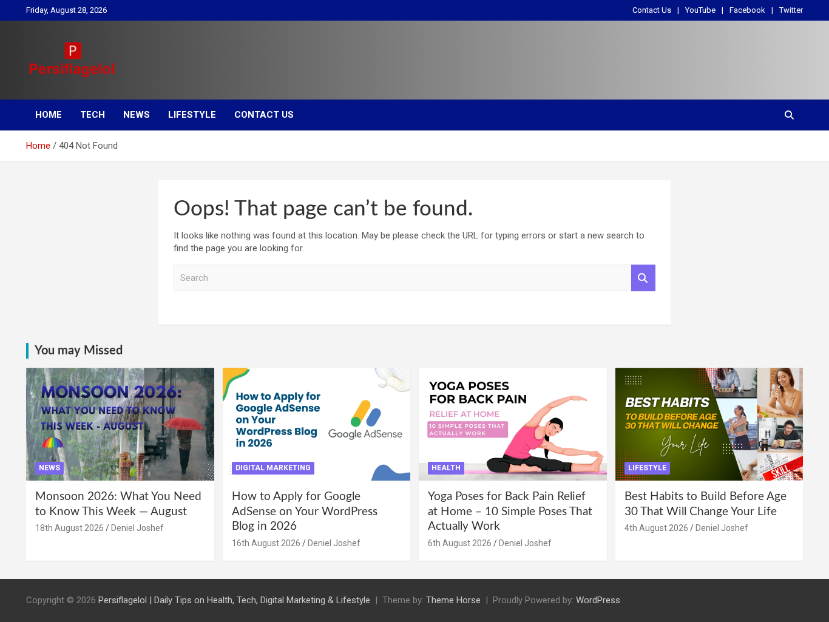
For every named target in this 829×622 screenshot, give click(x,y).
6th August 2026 (460, 543)
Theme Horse (453, 600)
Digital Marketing (273, 468)
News (136, 114)
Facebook (747, 10)
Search (643, 278)
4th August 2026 (656, 528)
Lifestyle (192, 114)
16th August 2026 (266, 543)
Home (48, 114)
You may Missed (79, 351)
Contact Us (651, 10)
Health (446, 468)
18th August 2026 (69, 528)
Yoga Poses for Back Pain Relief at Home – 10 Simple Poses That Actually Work (510, 511)
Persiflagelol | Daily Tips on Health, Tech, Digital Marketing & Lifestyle (234, 600)
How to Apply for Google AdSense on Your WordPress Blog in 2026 (304, 511)
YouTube (700, 10)
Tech (92, 114)
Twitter (791, 10)
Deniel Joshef (137, 528)
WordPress (598, 600)
